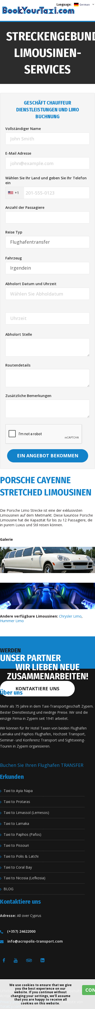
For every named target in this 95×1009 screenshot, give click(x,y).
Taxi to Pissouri (16, 845)
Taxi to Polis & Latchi (21, 856)
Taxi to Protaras (17, 801)
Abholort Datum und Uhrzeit (30, 284)
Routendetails (17, 365)
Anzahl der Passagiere (24, 207)
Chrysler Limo (70, 616)
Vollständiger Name (23, 128)
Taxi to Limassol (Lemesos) (26, 812)
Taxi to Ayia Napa (18, 790)
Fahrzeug (13, 258)
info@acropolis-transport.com (35, 941)
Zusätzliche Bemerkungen (28, 395)
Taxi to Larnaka (16, 823)
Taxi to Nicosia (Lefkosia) (24, 878)
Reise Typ (13, 232)
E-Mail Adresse (18, 153)
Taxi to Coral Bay (18, 867)
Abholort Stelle (18, 334)
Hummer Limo (12, 620)
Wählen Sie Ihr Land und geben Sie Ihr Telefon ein (46, 180)
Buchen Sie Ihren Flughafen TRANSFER (41, 765)
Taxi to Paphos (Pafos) (22, 834)
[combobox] (15, 193)
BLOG (8, 889)
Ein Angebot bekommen (47, 455)
